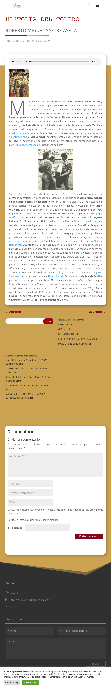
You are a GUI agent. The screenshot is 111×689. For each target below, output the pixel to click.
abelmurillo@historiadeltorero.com (30, 599)
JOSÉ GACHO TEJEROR (68, 334)
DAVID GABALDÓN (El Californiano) (75, 343)
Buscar (48, 321)
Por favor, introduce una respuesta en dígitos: (33, 519)
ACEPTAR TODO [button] (30, 682)
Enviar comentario (89, 536)
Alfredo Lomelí (56, 276)
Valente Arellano (18, 136)
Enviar (95, 663)
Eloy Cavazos (33, 213)
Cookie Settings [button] (12, 682)
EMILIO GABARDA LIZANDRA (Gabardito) (77, 339)
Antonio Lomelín (83, 221)
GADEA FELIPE (65, 329)
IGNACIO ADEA (65, 324)
